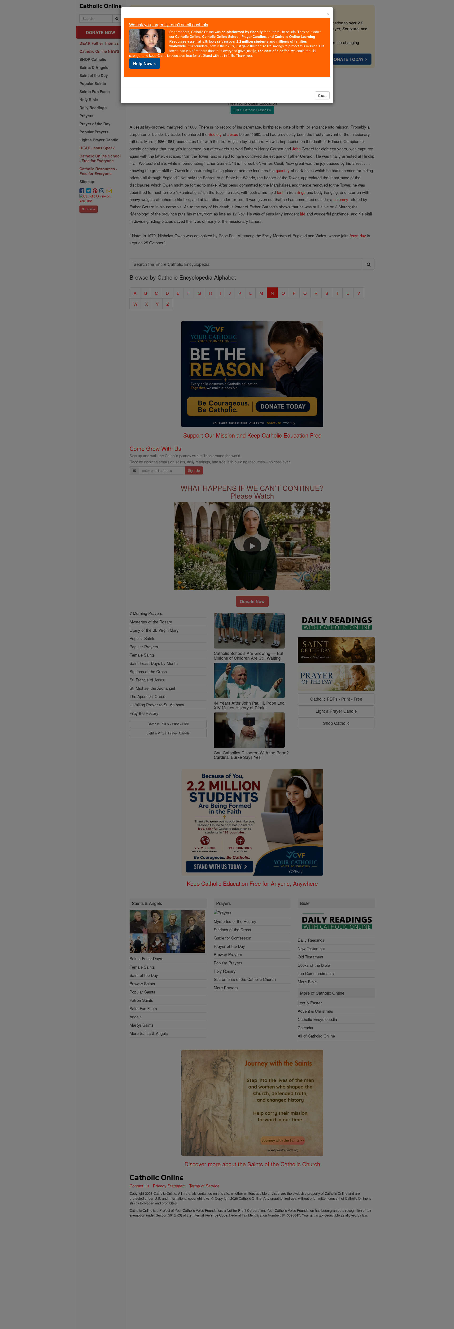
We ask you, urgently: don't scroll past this (168, 24)
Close (322, 95)
